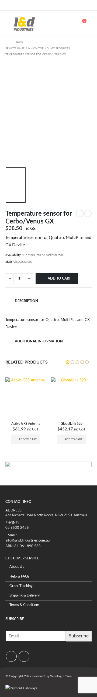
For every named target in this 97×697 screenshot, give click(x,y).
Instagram (24, 656)
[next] (88, 213)
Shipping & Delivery (24, 595)
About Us (16, 567)
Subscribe (79, 636)
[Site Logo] (24, 23)
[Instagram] (18, 5)
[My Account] (69, 23)
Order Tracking (21, 586)
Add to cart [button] (31, 439)
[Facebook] (9, 5)
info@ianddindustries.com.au (27, 540)
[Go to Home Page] (6, 43)
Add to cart (59, 278)
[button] (9, 23)
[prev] (80, 213)
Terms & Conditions (24, 605)
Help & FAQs (19, 576)
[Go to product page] (29, 397)
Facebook (11, 656)
